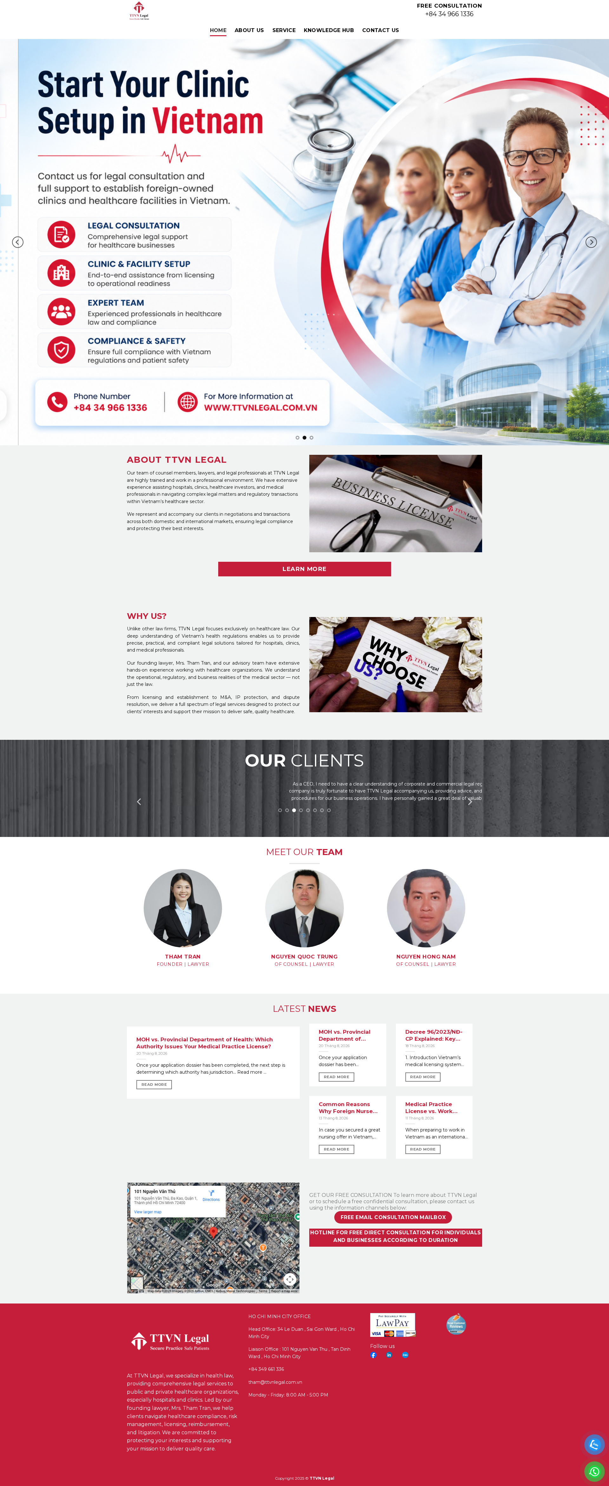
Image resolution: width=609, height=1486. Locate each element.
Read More (154, 1084)
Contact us (380, 30)
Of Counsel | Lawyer (304, 964)
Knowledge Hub (329, 30)
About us (249, 30)
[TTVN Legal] (157, 11)
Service (284, 30)
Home (218, 30)
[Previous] (17, 242)
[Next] (591, 242)
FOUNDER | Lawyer (183, 964)
